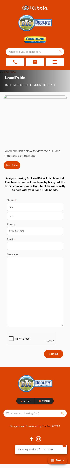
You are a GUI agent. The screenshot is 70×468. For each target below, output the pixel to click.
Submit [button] (53, 354)
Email (16, 239)
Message (12, 254)
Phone (11, 224)
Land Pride (12, 165)
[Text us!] (57, 461)
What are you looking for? (24, 51)
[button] (15, 62)
